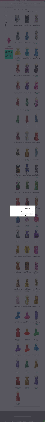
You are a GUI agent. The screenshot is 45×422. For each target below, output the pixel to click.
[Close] (34, 206)
